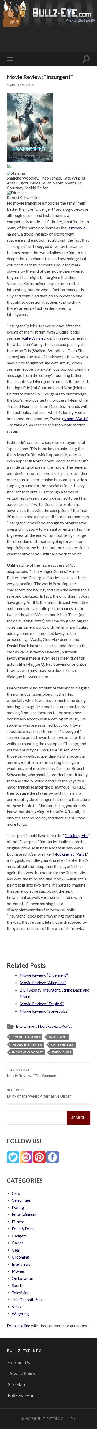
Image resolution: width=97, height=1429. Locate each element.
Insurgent (58, 1037)
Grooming (20, 1257)
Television (20, 1292)
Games (18, 1242)
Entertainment (26, 1026)
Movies (66, 1026)
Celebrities (21, 1200)
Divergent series (26, 1037)
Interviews (21, 1264)
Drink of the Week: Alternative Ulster (39, 1093)
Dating (18, 1207)
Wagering (20, 1313)
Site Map (16, 1384)
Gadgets (19, 1235)
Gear (16, 1250)
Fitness (18, 1221)
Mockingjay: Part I (69, 853)
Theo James (61, 1052)
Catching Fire (76, 835)
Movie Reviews (49, 1026)
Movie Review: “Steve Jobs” (44, 1011)
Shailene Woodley (27, 1052)
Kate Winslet (33, 338)
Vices (16, 1306)
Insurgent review (27, 1044)
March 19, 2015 (20, 85)
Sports (17, 1285)
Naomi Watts (75, 418)
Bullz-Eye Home (23, 1395)
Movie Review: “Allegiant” (43, 982)
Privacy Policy (21, 1373)
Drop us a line (18, 1325)
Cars (16, 1193)
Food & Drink (23, 1228)
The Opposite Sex (27, 1299)
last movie (76, 227)
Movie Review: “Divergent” (44, 974)
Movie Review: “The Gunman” (32, 1073)
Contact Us (19, 1362)
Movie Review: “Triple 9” (42, 1003)
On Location (22, 1278)
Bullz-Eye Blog (49, 1419)
